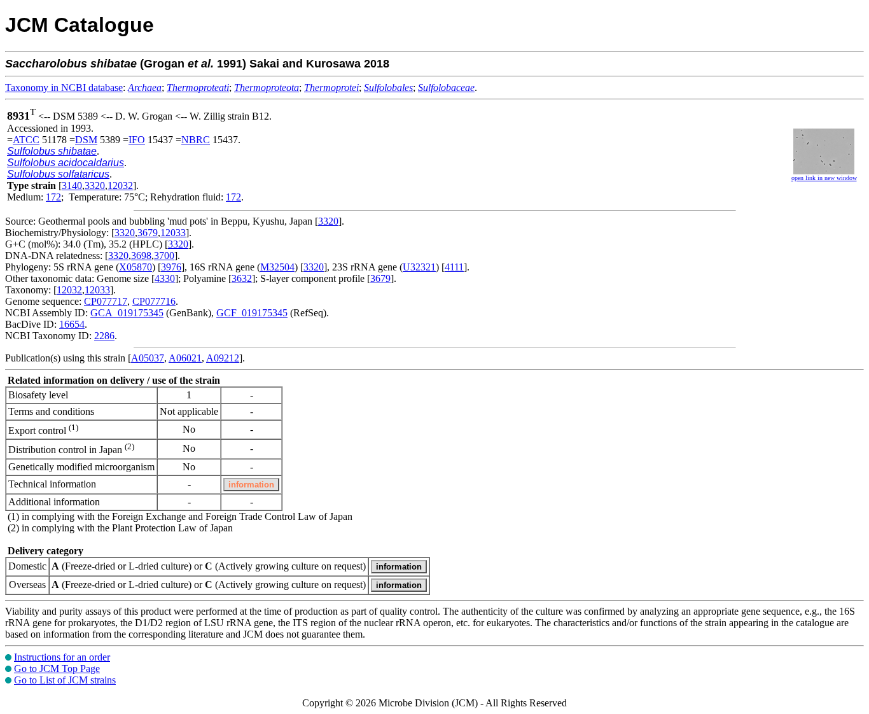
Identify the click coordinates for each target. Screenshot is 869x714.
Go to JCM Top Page (57, 668)
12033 (173, 232)
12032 (120, 185)
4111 (454, 267)
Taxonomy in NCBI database (64, 87)
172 (53, 197)
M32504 (277, 267)
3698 (141, 255)
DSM (86, 139)
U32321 (419, 267)
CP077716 (154, 301)
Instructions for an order (62, 657)
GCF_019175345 (252, 312)
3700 (164, 255)
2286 (104, 335)
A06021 (185, 358)
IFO (137, 139)
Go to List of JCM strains (65, 680)
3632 (242, 278)
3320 (95, 185)
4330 (165, 278)
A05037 (147, 358)
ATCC (26, 139)
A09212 (222, 358)
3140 (72, 185)
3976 (171, 267)
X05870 (135, 267)
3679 (147, 232)
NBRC (195, 139)
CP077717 (105, 301)
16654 (72, 324)
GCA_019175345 (126, 312)
